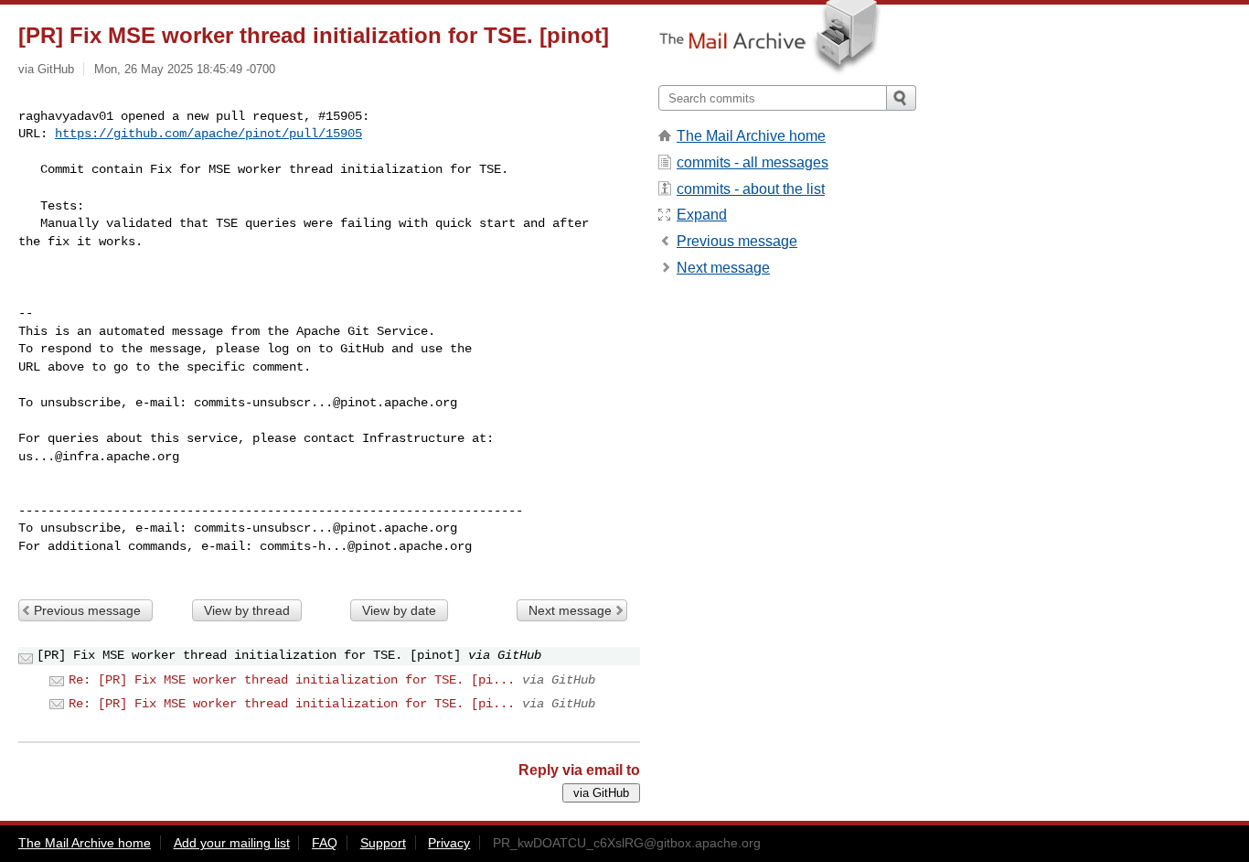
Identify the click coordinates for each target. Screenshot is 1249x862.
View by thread (247, 610)
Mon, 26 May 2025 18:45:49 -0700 (184, 69)
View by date (399, 610)
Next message (570, 610)
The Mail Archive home (751, 136)
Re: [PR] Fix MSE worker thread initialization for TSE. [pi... (292, 680)
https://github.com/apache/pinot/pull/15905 (208, 133)
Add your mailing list (232, 842)
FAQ (324, 842)
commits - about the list (751, 189)
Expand (702, 214)
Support (383, 842)
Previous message (87, 610)
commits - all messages (752, 162)
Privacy (449, 842)
